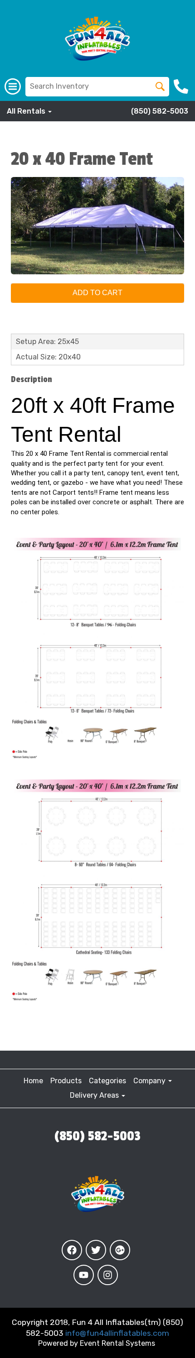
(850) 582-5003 (159, 111)
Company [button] (150, 1080)
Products (66, 1080)
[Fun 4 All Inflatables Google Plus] (120, 1250)
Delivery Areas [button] (95, 1095)
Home (33, 1080)
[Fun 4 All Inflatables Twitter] (96, 1250)
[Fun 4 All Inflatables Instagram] (108, 1275)
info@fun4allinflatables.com (117, 1333)
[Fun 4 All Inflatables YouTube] (83, 1275)
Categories (107, 1080)
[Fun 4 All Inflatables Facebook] (72, 1250)
